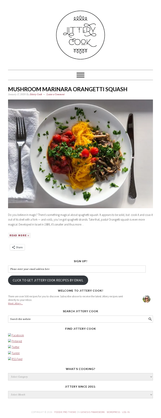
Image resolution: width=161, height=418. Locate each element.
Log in (126, 412)
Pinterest (17, 341)
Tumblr (16, 353)
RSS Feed (17, 359)
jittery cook (80, 33)
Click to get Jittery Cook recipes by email (48, 280)
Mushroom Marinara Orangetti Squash (67, 89)
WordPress (113, 412)
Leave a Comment (56, 94)
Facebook (18, 335)
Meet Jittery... (15, 303)
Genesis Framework (93, 412)
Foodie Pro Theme (65, 412)
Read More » (19, 235)
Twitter (15, 347)
